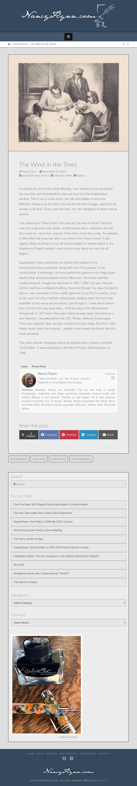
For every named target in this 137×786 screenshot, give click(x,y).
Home (31, 754)
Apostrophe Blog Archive (35, 175)
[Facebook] (113, 378)
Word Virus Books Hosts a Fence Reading (38, 530)
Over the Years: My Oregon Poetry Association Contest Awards (51, 504)
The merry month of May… (29, 539)
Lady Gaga (39, 459)
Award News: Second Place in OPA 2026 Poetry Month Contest (51, 547)
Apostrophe (88, 754)
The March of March (25, 582)
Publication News (62, 175)
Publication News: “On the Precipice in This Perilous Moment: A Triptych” (56, 556)
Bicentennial (18, 459)
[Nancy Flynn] (29, 380)
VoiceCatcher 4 (81, 459)
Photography (69, 754)
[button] (68, 36)
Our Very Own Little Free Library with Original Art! (43, 513)
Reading (80, 175)
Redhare (102, 780)
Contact (103, 754)
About (41, 754)
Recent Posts (39, 366)
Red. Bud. (19, 564)
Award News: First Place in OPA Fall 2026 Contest (43, 521)
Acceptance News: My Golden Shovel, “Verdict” (41, 573)
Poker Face (58, 459)
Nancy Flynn (47, 373)
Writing (52, 754)
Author (24, 366)
